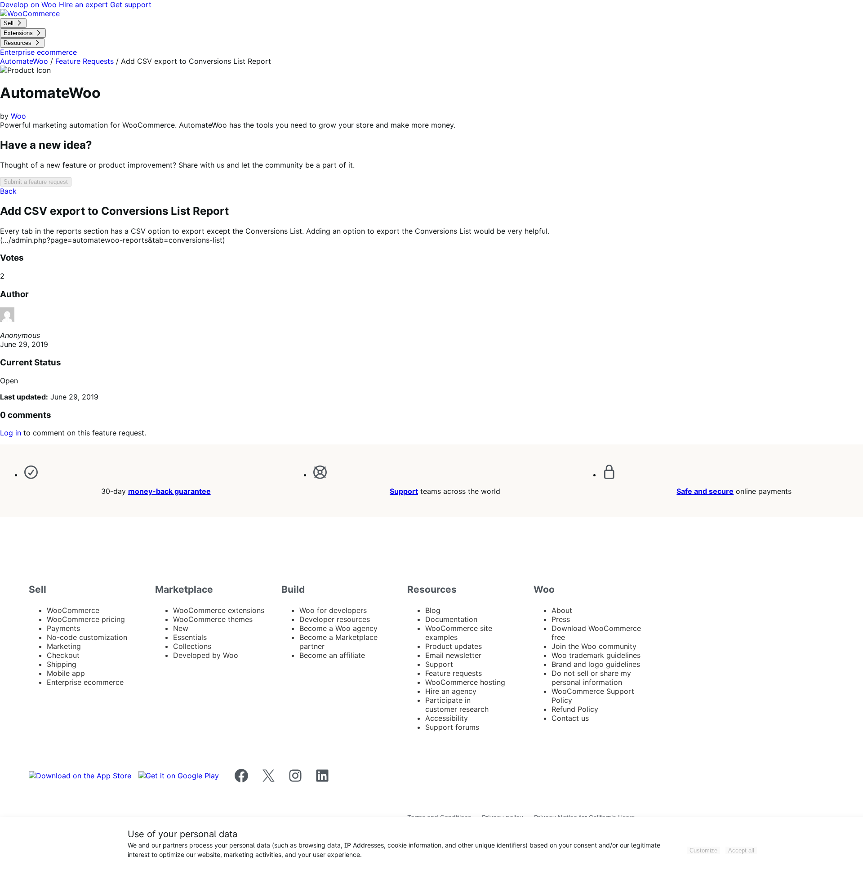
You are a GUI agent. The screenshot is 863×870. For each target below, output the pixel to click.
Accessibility (446, 718)
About (562, 610)
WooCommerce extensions (218, 610)
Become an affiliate (332, 655)
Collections (192, 646)
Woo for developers (333, 610)
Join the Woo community (594, 646)
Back (8, 190)
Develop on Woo (29, 4)
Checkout (63, 655)
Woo (18, 115)
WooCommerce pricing (86, 619)
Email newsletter (453, 655)
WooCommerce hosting (465, 682)
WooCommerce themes (213, 619)
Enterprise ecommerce (85, 682)
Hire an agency (450, 691)
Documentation (451, 619)
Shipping (61, 664)
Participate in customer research (457, 705)
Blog (432, 610)
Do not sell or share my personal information (591, 678)
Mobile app (66, 673)
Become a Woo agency (338, 628)
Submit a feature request (36, 181)
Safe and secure (705, 491)
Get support (130, 4)
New (180, 628)
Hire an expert (84, 4)
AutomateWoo (24, 61)
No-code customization (87, 637)
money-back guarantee (169, 491)
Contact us (570, 718)
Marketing (64, 646)
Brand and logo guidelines (596, 664)
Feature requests (453, 673)
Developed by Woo (205, 655)
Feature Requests (84, 61)
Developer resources (334, 619)
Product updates (453, 646)
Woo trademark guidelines (596, 655)
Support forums (452, 727)
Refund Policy (575, 709)
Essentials (190, 637)
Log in (10, 432)
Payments (63, 628)
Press (561, 619)
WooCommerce (73, 610)
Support (404, 491)
